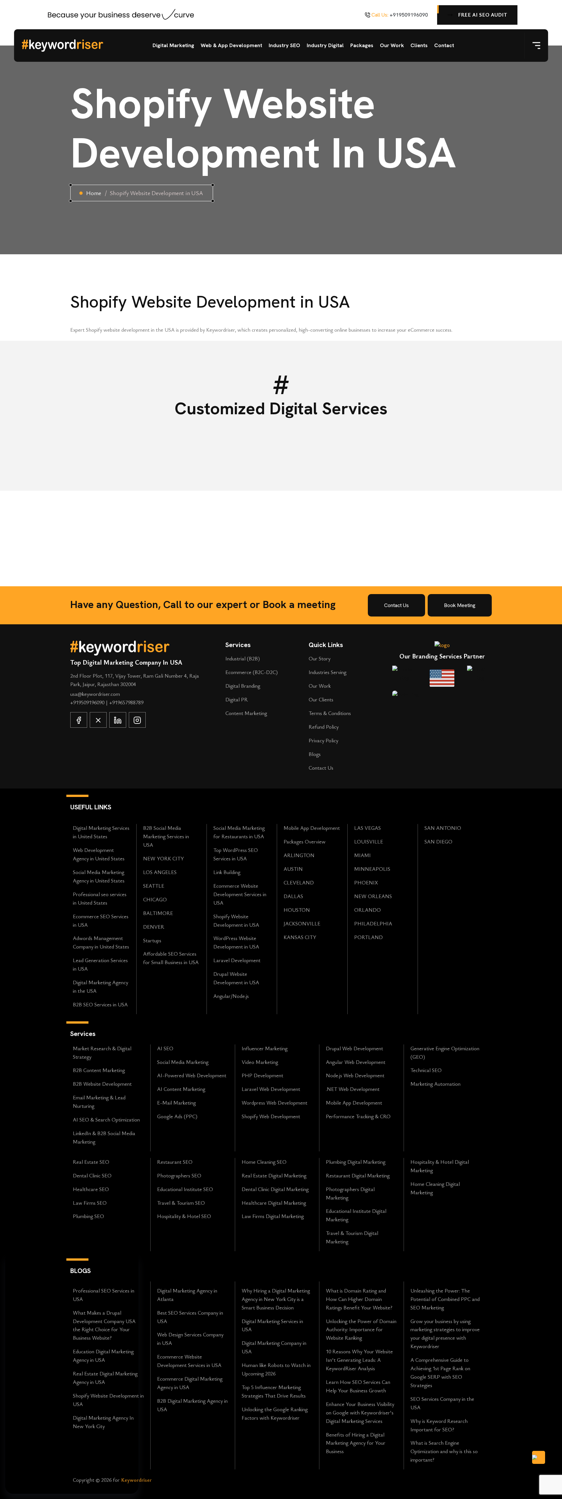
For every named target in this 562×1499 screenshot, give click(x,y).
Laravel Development (237, 960)
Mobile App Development (312, 827)
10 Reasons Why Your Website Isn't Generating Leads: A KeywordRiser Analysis (359, 1360)
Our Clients (321, 699)
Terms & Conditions (330, 713)
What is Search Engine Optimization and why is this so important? (444, 1451)
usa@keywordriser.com (95, 693)
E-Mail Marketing (176, 1102)
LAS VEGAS (367, 827)
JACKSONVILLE (302, 923)
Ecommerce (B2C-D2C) (251, 672)
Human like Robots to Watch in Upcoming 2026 (276, 1369)
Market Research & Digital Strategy (102, 1052)
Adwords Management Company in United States (101, 942)
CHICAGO (155, 899)
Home (93, 193)
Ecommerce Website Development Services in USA (239, 894)
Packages (361, 45)
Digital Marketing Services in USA (272, 1325)
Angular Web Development (355, 1062)
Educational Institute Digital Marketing (356, 1215)
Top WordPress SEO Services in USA (235, 854)
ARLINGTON (299, 855)
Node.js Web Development (355, 1075)
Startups (152, 940)
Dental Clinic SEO (92, 1175)
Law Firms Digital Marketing (273, 1216)
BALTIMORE (158, 913)
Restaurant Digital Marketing (358, 1175)
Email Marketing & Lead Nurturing (99, 1101)
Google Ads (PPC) (177, 1116)
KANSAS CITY (300, 937)
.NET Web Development (353, 1089)
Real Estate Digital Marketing (274, 1175)
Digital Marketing (173, 45)
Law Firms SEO (90, 1202)
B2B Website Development (102, 1083)
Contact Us (321, 767)
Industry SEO (284, 45)
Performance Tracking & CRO (358, 1116)
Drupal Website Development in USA (236, 978)
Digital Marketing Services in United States (101, 832)
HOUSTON (297, 909)
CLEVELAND (299, 882)
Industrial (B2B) (242, 658)
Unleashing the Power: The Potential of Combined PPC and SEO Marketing (445, 1299)
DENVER (153, 926)
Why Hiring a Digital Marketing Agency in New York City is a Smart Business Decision (276, 1299)
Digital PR (236, 699)
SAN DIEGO (438, 841)
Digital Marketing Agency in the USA (100, 986)
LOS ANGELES (160, 872)
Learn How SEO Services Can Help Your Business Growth (358, 1386)
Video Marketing (260, 1062)
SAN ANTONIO (442, 827)
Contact (444, 45)
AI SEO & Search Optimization (106, 1119)
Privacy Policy (323, 740)
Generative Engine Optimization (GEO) (444, 1052)
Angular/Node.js (231, 996)
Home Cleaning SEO (264, 1161)
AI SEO (165, 1048)
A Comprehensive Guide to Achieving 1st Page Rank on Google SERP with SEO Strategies (440, 1372)
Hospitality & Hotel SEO (184, 1216)
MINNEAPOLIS (372, 868)
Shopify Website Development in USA (236, 920)
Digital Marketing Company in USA (274, 1347)
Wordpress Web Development (274, 1102)
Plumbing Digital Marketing (355, 1161)
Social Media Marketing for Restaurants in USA (239, 832)
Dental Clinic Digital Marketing (275, 1189)
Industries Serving (327, 672)
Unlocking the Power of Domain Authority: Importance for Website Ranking (361, 1330)
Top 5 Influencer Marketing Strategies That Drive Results (274, 1391)
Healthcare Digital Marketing (274, 1202)
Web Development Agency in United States (99, 854)
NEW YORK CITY (163, 858)
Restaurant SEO (175, 1161)
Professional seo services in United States (100, 898)
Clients (419, 45)
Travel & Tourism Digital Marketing (352, 1237)
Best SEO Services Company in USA (190, 1317)
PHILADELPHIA (373, 923)
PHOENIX (366, 882)
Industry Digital (325, 45)
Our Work (392, 45)
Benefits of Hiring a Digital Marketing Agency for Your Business (355, 1443)
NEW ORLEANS (373, 896)
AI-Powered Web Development (191, 1075)
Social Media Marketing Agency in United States (99, 876)
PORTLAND (368, 937)
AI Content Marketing (181, 1089)
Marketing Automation (435, 1083)
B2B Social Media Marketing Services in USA (166, 836)
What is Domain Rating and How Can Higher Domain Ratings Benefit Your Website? (359, 1299)
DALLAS (293, 896)
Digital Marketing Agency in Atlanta (187, 1295)
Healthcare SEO (91, 1189)
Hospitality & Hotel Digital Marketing (439, 1166)
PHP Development (262, 1075)
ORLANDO (367, 909)
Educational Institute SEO (185, 1189)
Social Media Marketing (182, 1062)
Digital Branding (242, 685)
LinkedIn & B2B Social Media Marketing (104, 1137)
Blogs (315, 754)
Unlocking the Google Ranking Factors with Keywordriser (275, 1413)
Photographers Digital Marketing (350, 1193)
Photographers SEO (179, 1175)
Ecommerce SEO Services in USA (100, 920)
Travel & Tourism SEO (181, 1202)
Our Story (319, 658)
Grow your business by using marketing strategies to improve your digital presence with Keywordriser (445, 1334)
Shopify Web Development (271, 1116)
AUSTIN (293, 868)
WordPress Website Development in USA (236, 942)
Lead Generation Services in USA (100, 964)
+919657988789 (126, 702)
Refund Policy (324, 726)
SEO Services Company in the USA (442, 1403)
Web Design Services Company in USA (190, 1338)
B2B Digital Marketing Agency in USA (192, 1405)
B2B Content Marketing (99, 1070)
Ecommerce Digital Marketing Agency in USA (189, 1383)
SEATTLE (153, 885)
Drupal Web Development (354, 1048)
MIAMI (362, 855)
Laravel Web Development (271, 1089)
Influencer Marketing (265, 1048)
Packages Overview (305, 841)
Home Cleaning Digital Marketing (435, 1188)
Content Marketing (246, 713)
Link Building (226, 872)
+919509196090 (409, 14)
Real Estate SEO (91, 1161)
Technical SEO (426, 1070)
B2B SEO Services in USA (100, 1004)
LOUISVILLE (368, 841)
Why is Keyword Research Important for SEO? (439, 1425)
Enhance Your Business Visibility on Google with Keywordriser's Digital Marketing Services (360, 1412)
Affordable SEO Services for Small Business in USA (171, 958)
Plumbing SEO (88, 1216)
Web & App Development (231, 45)
